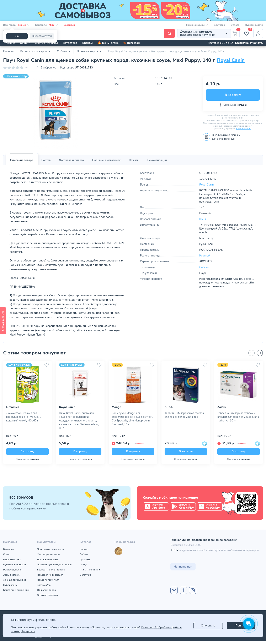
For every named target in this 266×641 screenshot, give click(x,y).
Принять (241, 626)
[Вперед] (260, 353)
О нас (6, 554)
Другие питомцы (46, 43)
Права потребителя (48, 579)
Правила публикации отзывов (54, 564)
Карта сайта (43, 585)
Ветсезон (131, 43)
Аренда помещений (14, 579)
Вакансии (69, 25)
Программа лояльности (50, 549)
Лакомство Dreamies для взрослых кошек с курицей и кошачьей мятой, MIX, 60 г (23, 416)
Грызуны (85, 559)
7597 (174, 550)
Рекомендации (157, 160)
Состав (45, 160)
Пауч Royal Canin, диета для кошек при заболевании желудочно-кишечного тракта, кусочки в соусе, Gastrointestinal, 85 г (79, 420)
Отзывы (134, 160)
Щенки (203, 219)
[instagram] (192, 590)
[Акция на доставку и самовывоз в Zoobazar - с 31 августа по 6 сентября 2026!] (133, 10)
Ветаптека (70, 43)
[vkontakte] (174, 590)
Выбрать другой (42, 36)
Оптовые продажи (47, 595)
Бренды (87, 43)
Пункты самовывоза (14, 564)
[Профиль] (258, 33)
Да (17, 36)
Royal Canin (231, 60)
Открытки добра (46, 590)
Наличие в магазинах (106, 160)
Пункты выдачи (254, 25)
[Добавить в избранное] (46, 365)
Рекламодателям (12, 569)
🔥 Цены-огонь (108, 43)
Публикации (10, 585)
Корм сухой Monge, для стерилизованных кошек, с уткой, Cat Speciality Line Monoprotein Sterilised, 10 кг (132, 418)
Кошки (10, 43)
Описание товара (21, 160)
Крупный (204, 256)
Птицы (83, 564)
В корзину (233, 95)
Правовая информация (50, 574)
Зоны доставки (11, 574)
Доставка (219, 25)
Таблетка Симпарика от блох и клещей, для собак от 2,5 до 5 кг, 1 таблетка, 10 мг (238, 416)
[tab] (21, 160)
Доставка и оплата (71, 160)
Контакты (44, 25)
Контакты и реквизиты (16, 590)
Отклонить (208, 626)
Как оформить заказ (48, 554)
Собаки (25, 43)
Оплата (235, 25)
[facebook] (183, 590)
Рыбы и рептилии (90, 569)
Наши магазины (243, 128)
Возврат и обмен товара (51, 569)
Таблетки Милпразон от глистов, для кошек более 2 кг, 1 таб (184, 415)
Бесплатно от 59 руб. (249, 43)
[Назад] (251, 353)
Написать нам (183, 567)
